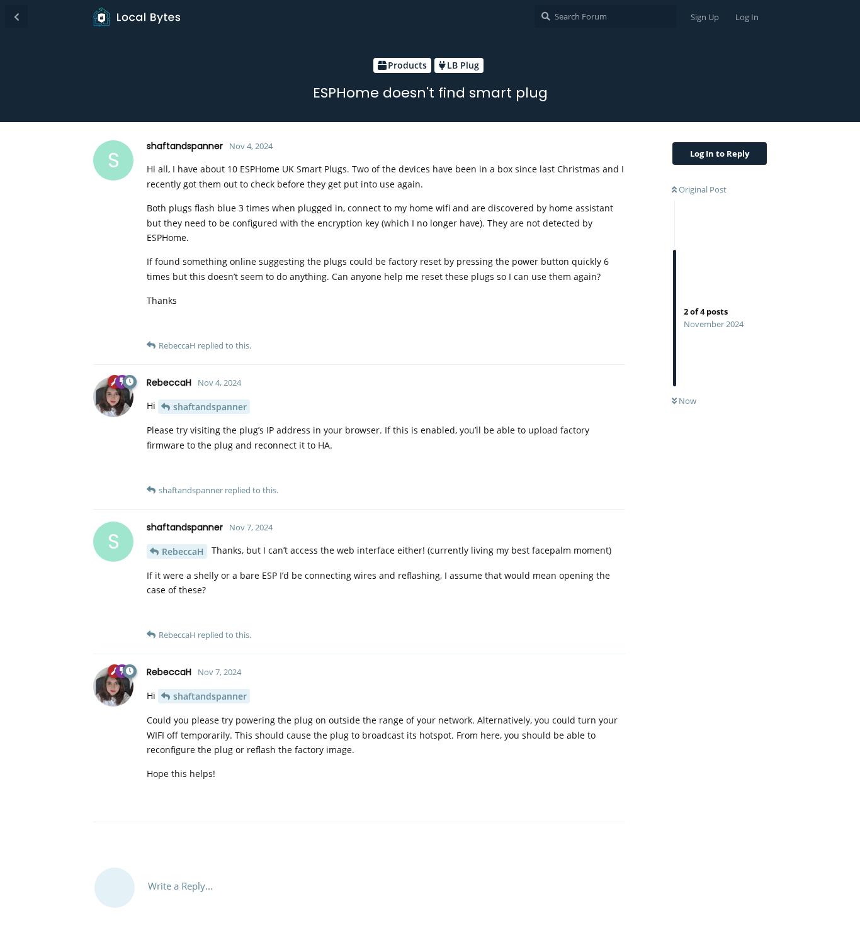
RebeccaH (183, 551)
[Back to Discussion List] (16, 16)
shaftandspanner (210, 407)
